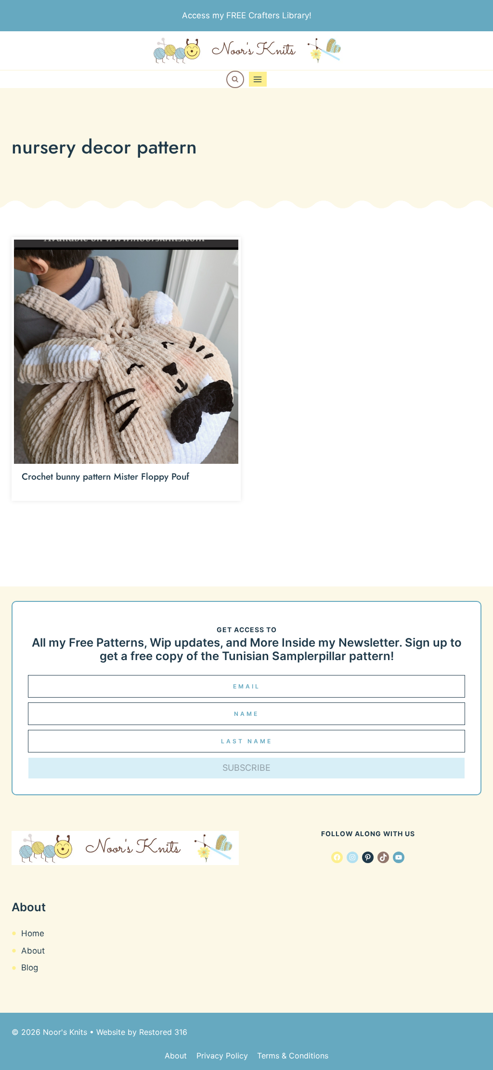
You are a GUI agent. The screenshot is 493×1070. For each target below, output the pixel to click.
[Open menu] (258, 79)
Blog (29, 967)
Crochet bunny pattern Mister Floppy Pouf (105, 476)
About (33, 950)
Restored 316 (163, 1032)
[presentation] (126, 352)
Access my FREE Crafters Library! (246, 15)
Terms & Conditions (292, 1055)
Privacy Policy (222, 1055)
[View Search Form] (235, 79)
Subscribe (246, 768)
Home (32, 933)
